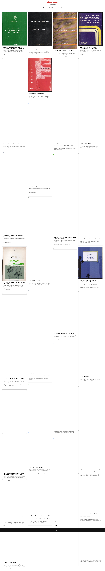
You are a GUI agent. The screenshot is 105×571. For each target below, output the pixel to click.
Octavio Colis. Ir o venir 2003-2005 (87, 557)
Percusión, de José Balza (34, 280)
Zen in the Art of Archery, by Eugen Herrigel (38, 186)
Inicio (44, 7)
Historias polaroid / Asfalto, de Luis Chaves (13, 142)
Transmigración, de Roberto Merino (37, 48)
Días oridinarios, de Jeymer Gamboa (62, 143)
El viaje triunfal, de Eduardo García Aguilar (89, 236)
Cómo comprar (59, 7)
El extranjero (52, 2)
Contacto (50, 7)
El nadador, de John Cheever (10, 562)
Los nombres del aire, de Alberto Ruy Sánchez (64, 50)
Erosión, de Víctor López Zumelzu (36, 93)
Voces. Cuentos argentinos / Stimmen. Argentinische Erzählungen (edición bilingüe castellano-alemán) (89, 281)
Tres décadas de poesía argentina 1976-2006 (38, 373)
